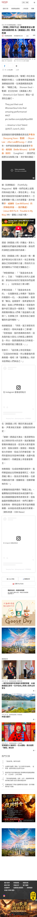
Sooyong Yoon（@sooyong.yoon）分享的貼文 (18, 418)
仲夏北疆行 (6, 716)
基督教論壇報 (15, 8)
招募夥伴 (7, 888)
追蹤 (27, 36)
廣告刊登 (7, 885)
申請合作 (16, 885)
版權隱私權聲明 (18, 888)
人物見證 (25, 8)
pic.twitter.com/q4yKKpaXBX (19, 119)
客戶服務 (25, 885)
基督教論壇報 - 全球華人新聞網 (4, 2)
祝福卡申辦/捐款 (9, 890)
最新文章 (5, 8)
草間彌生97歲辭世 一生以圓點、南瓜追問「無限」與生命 (17, 746)
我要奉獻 (10, 593)
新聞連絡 (16, 883)
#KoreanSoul (11, 107)
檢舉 (34, 35)
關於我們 (7, 883)
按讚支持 (27, 579)
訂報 (23, 2)
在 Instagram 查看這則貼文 (14, 392)
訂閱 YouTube (19, 584)
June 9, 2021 (19, 128)
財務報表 (29, 888)
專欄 (32, 8)
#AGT (7, 115)
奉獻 (27, 2)
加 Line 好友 (10, 579)
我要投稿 (25, 883)
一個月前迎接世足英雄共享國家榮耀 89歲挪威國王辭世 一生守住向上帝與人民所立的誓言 (18, 685)
